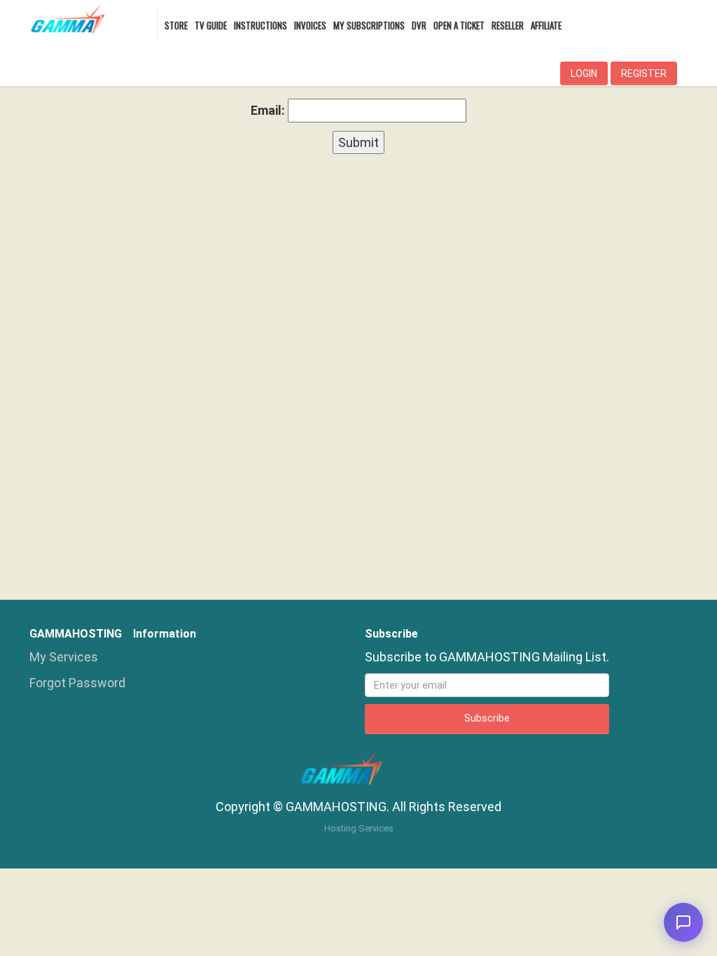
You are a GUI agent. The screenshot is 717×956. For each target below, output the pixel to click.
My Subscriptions (369, 25)
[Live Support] (683, 922)
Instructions (260, 25)
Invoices (310, 25)
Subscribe (487, 718)
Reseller (508, 25)
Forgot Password (77, 682)
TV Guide (211, 25)
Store (176, 25)
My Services (63, 656)
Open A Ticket (459, 25)
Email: (268, 110)
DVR (419, 25)
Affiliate (546, 25)
